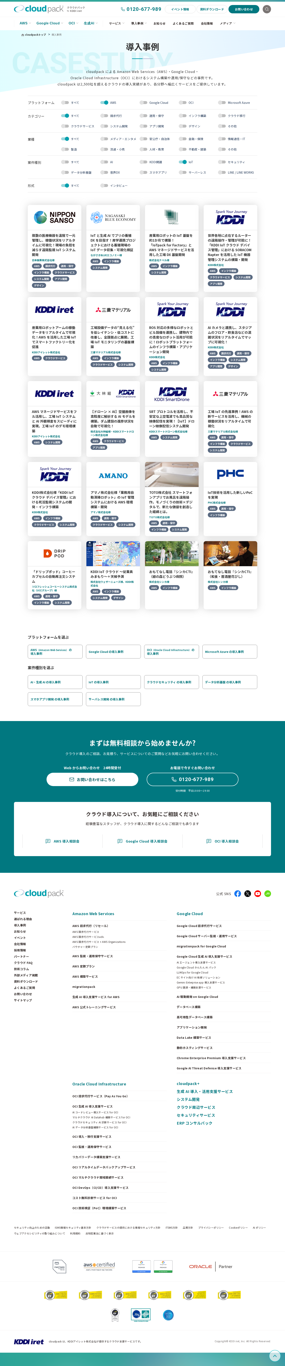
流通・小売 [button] (117, 149)
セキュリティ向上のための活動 (32, 1227)
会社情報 (207, 23)
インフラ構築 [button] (197, 116)
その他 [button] (232, 126)
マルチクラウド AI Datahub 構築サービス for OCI (101, 1117)
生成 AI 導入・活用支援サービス (205, 1091)
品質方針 (188, 1227)
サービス (115, 23)
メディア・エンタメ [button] (123, 139)
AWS (24, 23)
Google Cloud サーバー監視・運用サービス (207, 936)
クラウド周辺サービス (196, 1107)
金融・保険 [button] (196, 139)
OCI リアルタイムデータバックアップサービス (104, 1167)
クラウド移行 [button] (236, 116)
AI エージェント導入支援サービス (196, 962)
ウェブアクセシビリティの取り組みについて (39, 1233)
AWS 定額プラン (83, 966)
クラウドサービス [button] (82, 126)
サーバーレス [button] (197, 172)
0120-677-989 (144, 9)
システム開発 (188, 1099)
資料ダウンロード (212, 9)
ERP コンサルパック (195, 1123)
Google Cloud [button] (158, 102)
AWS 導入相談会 (66, 841)
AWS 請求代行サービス (85, 932)
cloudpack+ (188, 1083)
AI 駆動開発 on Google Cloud (197, 997)
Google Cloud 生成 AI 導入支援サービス (204, 956)
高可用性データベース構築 (195, 1017)
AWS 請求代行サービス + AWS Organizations (99, 942)
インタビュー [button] (119, 185)
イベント (20, 937)
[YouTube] (257, 893)
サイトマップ (23, 1000)
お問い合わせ (244, 9)
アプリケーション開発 (192, 1027)
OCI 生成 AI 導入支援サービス (92, 1106)
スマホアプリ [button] (158, 172)
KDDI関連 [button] (155, 162)
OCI (72, 23)
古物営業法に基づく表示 (100, 1233)
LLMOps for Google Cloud (192, 972)
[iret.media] (267, 893)
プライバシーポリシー (211, 1227)
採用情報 (20, 950)
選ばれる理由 (23, 918)
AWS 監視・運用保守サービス (92, 956)
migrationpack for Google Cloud (201, 946)
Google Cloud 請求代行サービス (199, 926)
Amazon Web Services (93, 913)
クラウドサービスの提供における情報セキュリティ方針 (128, 1227)
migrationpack (83, 987)
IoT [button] (191, 162)
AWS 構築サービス (85, 976)
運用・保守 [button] (156, 116)
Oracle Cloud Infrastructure (99, 1084)
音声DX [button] (115, 172)
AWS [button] (113, 102)
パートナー (21, 956)
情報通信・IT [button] (236, 139)
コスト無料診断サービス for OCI (94, 1198)
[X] (247, 893)
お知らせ (160, 23)
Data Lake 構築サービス (194, 1037)
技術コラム (21, 968)
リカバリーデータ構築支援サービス (96, 1157)
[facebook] (237, 893)
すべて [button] (75, 102)
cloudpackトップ (35, 34)
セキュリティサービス (196, 1115)
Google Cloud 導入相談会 (147, 841)
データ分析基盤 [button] (81, 172)
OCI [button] (191, 102)
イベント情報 (180, 9)
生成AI (89, 23)
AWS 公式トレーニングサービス (94, 1007)
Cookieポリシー (238, 1227)
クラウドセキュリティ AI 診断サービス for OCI (99, 1122)
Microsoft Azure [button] (239, 102)
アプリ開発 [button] (156, 126)
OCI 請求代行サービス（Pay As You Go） (100, 1096)
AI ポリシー (259, 1227)
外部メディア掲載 (26, 975)
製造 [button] (74, 149)
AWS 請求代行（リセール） (91, 926)
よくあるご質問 (183, 23)
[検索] (267, 9)
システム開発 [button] (119, 126)
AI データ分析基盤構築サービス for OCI (95, 1127)
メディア (226, 23)
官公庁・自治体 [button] (159, 139)
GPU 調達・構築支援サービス (194, 987)
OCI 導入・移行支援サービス (91, 1136)
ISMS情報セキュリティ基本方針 (73, 1227)
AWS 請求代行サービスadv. (88, 937)
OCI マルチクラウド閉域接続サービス (98, 1177)
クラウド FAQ (23, 962)
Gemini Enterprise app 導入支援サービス (201, 982)
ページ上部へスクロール (280, 1355)
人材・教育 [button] (156, 149)
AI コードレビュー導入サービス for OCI (95, 1112)
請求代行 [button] (116, 116)
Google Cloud (48, 23)
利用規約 (75, 1233)
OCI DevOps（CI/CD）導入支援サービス (100, 1187)
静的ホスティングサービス (195, 1048)
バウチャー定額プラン (85, 947)
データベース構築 (189, 1007)
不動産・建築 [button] (197, 149)
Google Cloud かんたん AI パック (196, 967)
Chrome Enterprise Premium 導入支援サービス (211, 1058)
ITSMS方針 (172, 1227)
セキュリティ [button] (236, 162)
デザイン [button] (194, 126)
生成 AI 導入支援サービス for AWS (96, 997)
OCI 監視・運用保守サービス (91, 1147)
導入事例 (137, 23)
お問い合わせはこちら (96, 779)
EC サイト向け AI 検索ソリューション (199, 977)
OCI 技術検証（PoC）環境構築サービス (99, 1208)
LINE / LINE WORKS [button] (241, 172)
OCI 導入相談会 (227, 841)
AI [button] (111, 162)
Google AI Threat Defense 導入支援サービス (209, 1068)
